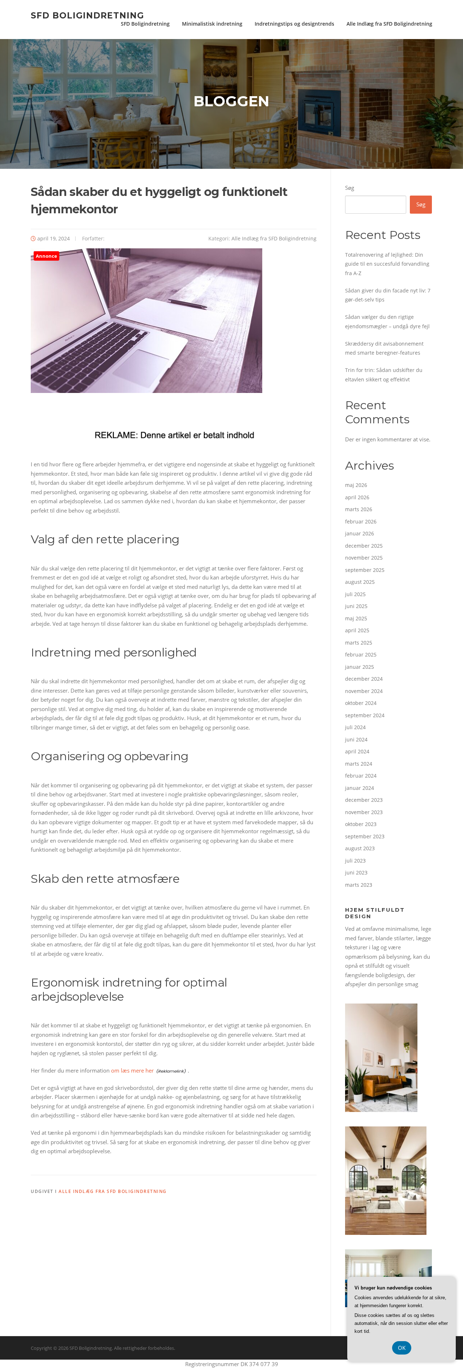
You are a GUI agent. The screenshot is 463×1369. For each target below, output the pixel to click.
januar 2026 (359, 533)
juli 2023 (355, 860)
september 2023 (365, 836)
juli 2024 (355, 727)
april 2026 (357, 497)
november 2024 (364, 691)
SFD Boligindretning (87, 15)
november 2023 (364, 812)
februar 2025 (361, 654)
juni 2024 (356, 739)
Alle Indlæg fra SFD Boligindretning (389, 23)
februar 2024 (361, 775)
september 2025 (365, 569)
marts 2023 (358, 884)
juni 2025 (356, 606)
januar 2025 (359, 666)
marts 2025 (358, 642)
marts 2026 (358, 509)
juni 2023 (356, 872)
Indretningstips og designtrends (294, 23)
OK (401, 1347)
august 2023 (360, 848)
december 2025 (364, 545)
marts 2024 (358, 763)
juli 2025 (355, 594)
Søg (349, 187)
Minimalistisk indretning (212, 23)
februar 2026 (361, 521)
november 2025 (364, 557)
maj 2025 (356, 618)
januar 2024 (359, 787)
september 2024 (365, 715)
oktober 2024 (361, 703)
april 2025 (357, 630)
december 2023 (364, 799)
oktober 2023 (361, 824)
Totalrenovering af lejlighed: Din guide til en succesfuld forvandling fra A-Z (387, 264)
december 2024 (364, 678)
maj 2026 (356, 485)
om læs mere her (132, 1070)
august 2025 (360, 581)
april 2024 (357, 751)
